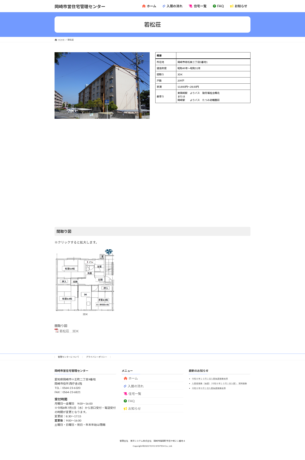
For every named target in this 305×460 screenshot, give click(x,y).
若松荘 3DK (69, 331)
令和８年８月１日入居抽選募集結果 (209, 388)
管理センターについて (68, 357)
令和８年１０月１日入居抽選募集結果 (210, 378)
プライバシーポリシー (96, 357)
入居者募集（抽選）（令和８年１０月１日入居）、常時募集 (219, 383)
